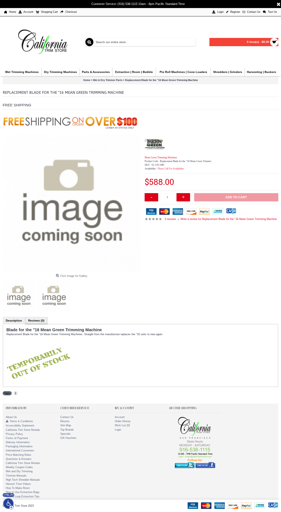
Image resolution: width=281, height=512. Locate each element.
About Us (11, 417)
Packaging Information (19, 446)
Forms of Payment (17, 438)
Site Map (65, 425)
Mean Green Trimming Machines (161, 157)
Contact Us (67, 417)
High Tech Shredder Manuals (23, 479)
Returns (65, 421)
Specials (65, 433)
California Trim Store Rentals (23, 429)
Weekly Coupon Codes (19, 467)
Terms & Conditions (21, 421)
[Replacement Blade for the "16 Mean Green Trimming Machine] (71, 203)
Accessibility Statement (20, 425)
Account (120, 417)
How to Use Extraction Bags (22, 492)
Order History (123, 421)
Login (118, 429)
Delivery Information (18, 442)
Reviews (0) (36, 320)
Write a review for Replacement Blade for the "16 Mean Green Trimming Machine (228, 219)
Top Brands (67, 429)
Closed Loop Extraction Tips (22, 496)
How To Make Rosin (18, 488)
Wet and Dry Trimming (19, 471)
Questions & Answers (18, 458)
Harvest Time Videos (18, 483)
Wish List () (122, 425)
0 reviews (170, 219)
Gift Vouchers (68, 437)
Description (14, 320)
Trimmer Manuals (16, 475)
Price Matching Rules (18, 454)
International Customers (20, 450)
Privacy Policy (14, 434)
